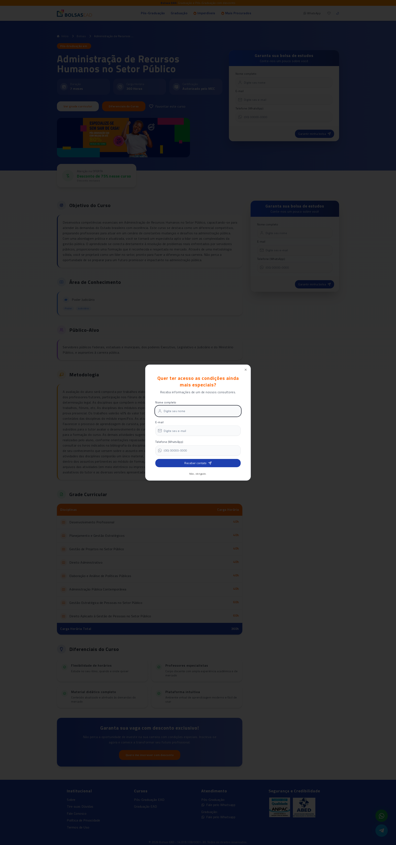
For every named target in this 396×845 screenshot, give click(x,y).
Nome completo (165, 402)
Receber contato (195, 463)
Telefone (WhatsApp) (169, 442)
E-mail (159, 422)
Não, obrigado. (198, 473)
